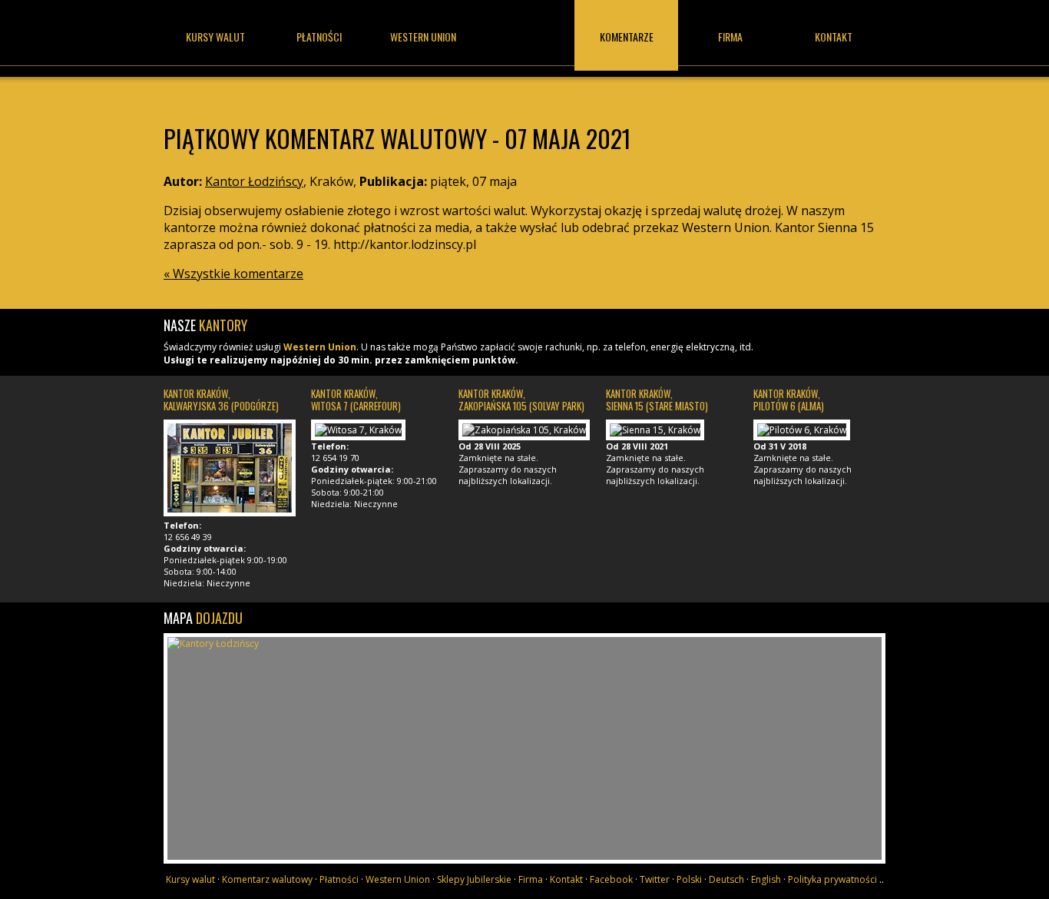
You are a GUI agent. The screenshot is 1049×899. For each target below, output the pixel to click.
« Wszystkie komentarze (233, 273)
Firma (730, 36)
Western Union (319, 346)
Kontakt (833, 36)
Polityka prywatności (832, 879)
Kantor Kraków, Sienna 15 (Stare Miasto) (657, 399)
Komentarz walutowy (267, 879)
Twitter (655, 879)
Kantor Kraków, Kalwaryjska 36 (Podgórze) (221, 399)
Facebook (611, 879)
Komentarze (627, 36)
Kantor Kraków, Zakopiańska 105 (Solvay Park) (521, 399)
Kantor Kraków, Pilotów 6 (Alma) (788, 399)
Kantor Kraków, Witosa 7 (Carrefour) (356, 399)
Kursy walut (215, 36)
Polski (689, 879)
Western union (423, 36)
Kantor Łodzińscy (524, 52)
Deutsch (726, 879)
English (766, 879)
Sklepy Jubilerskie (474, 879)
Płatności (319, 36)
